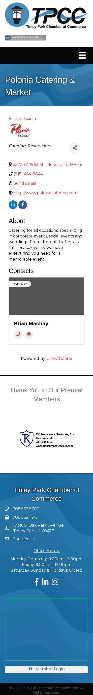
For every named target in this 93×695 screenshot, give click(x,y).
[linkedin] (13, 204)
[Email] (29, 334)
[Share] (74, 148)
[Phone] (18, 334)
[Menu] (82, 55)
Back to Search (22, 118)
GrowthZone (59, 358)
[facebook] (22, 204)
